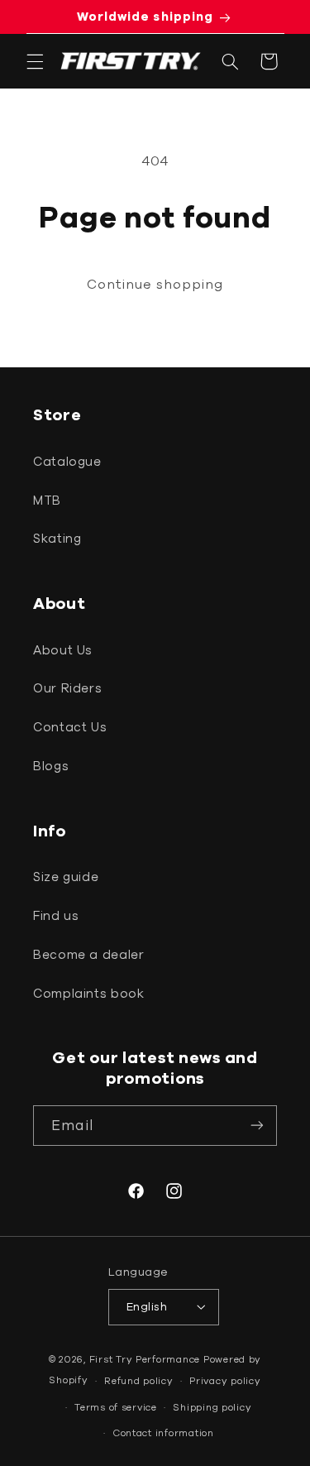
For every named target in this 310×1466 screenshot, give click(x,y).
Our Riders (67, 688)
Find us (56, 915)
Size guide (65, 877)
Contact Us (70, 727)
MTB (47, 500)
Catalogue (67, 461)
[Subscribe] (257, 1125)
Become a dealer (88, 954)
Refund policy (139, 1380)
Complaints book (88, 993)
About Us (63, 650)
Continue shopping (155, 283)
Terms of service (115, 1406)
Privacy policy (224, 1380)
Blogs (51, 766)
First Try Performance (144, 1358)
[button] (35, 61)
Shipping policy (212, 1406)
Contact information (163, 1432)
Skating (57, 538)
